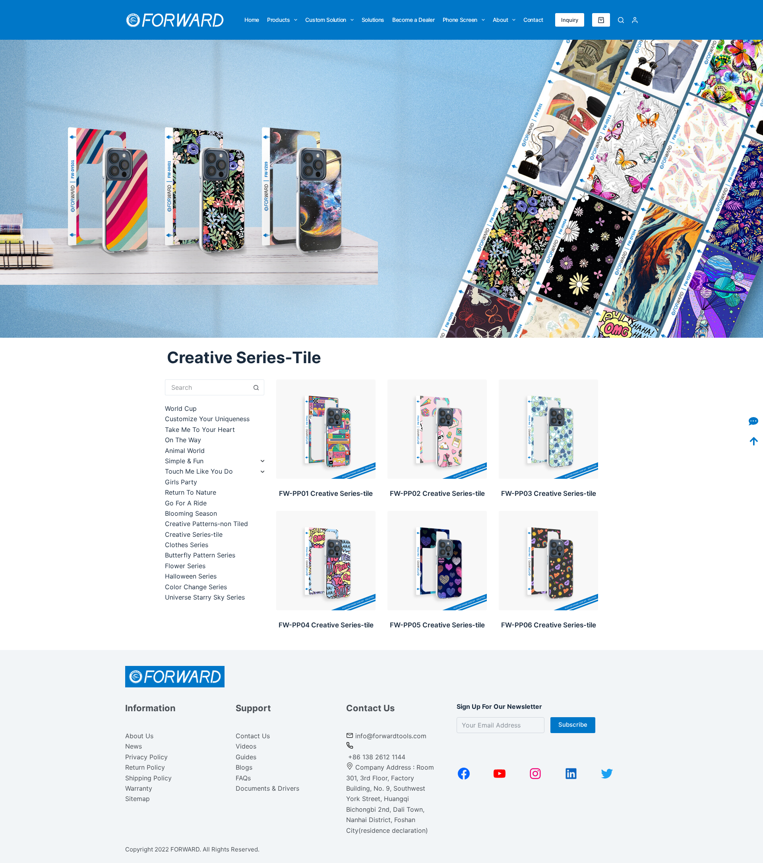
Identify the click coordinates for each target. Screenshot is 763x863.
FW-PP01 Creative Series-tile (326, 493)
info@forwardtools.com (390, 736)
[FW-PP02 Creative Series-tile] (437, 429)
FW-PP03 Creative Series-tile (548, 493)
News (133, 746)
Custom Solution (325, 19)
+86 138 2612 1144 (375, 757)
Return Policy (145, 767)
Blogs (244, 767)
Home (251, 19)
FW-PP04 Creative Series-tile (326, 625)
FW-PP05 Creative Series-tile (437, 625)
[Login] (635, 20)
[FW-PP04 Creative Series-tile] (326, 560)
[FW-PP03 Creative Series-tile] (548, 429)
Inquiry (569, 20)
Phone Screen (460, 19)
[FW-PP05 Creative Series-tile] (437, 560)
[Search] (621, 20)
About (500, 19)
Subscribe (572, 724)
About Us (139, 736)
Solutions (373, 19)
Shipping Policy (148, 778)
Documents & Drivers (267, 788)
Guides (246, 757)
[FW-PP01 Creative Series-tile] (326, 429)
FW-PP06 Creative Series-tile (548, 625)
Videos (246, 746)
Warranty (138, 788)
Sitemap (137, 799)
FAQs (243, 778)
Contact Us (253, 736)
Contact (533, 19)
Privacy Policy (146, 757)
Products (278, 19)
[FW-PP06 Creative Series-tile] (548, 560)
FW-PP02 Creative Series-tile (437, 493)
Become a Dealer (413, 19)
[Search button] (256, 387)
